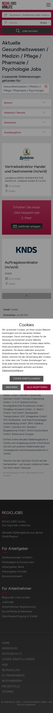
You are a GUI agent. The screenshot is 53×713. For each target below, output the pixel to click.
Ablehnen (11, 387)
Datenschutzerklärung (12, 370)
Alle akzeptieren (37, 387)
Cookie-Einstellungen (26, 378)
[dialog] (26, 356)
